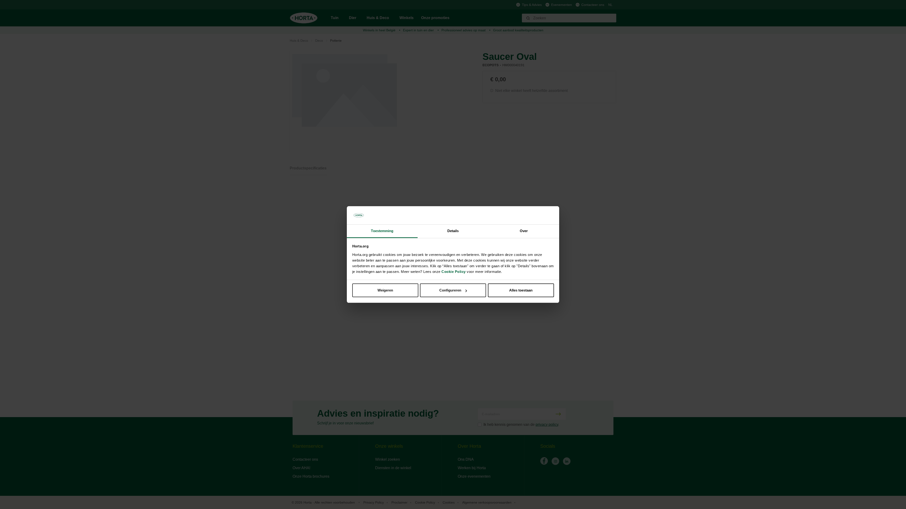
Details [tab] (453, 231)
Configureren (450, 290)
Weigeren (385, 290)
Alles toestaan (521, 290)
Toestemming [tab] (382, 231)
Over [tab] (524, 231)
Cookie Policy (453, 272)
